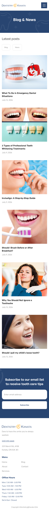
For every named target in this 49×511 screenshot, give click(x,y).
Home (4, 462)
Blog (6, 47)
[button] (44, 5)
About (4, 466)
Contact (24, 466)
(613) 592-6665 (8, 441)
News (17, 47)
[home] (14, 5)
